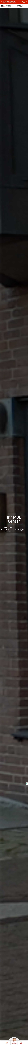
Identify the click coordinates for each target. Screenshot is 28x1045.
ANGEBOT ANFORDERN (21, 1043)
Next (26, 2)
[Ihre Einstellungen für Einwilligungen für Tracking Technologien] (27, 783)
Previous (1, 2)
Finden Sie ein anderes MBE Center (21, 529)
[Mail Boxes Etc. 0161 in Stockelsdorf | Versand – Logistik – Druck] (14, 6)
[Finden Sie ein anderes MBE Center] (22, 6)
